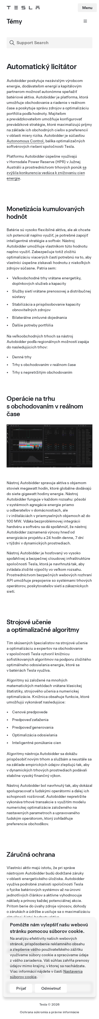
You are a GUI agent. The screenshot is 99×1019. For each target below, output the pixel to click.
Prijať (21, 988)
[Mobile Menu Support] (83, 23)
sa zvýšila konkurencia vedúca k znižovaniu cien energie (46, 172)
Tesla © (49, 1004)
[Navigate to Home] (23, 7)
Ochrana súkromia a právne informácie (49, 1012)
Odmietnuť (51, 988)
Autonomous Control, (26, 141)
